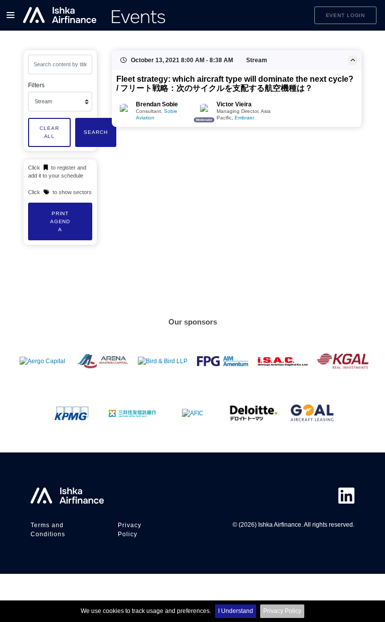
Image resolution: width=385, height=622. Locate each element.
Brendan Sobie (157, 104)
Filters (36, 85)
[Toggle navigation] (11, 15)
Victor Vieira (234, 104)
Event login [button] (345, 15)
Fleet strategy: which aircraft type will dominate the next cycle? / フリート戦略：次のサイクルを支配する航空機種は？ (234, 84)
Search (95, 132)
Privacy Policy (282, 610)
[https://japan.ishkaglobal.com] (94, 15)
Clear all (49, 132)
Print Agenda (60, 221)
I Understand (235, 610)
